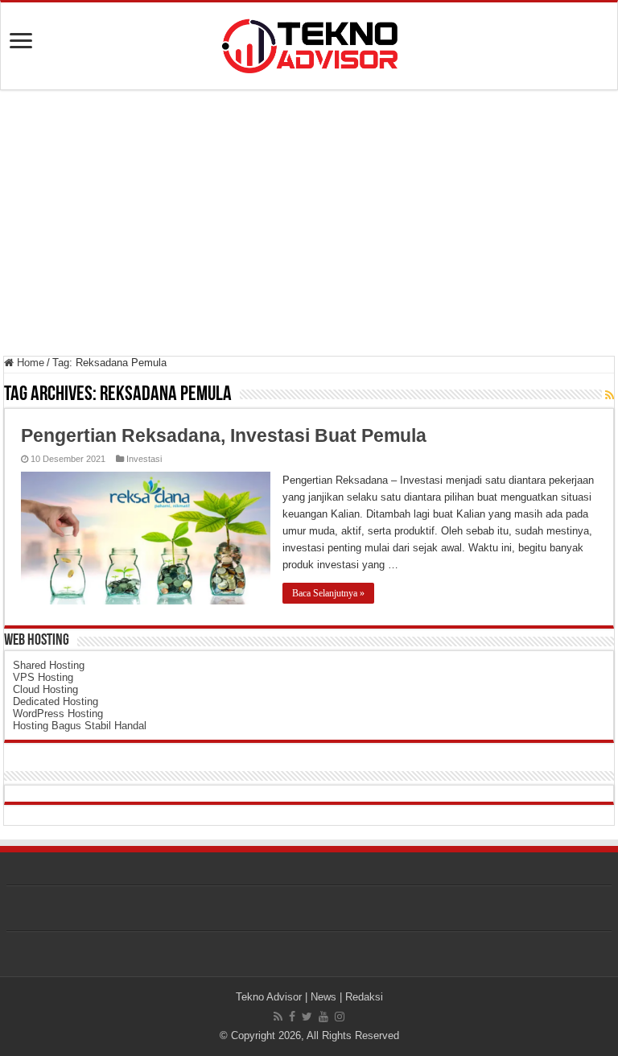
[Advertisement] (309, 223)
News (323, 997)
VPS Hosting (43, 677)
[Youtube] (323, 1016)
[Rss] (278, 1016)
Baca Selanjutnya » (328, 593)
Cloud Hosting (45, 689)
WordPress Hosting (58, 713)
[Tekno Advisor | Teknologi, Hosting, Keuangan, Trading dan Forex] (309, 42)
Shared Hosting (48, 665)
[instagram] (339, 1016)
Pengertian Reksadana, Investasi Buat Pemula (223, 435)
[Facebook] (292, 1016)
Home (29, 363)
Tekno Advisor (269, 997)
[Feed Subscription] (609, 395)
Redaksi (364, 997)
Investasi (144, 459)
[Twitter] (307, 1016)
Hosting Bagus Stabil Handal (79, 726)
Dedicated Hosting (55, 701)
